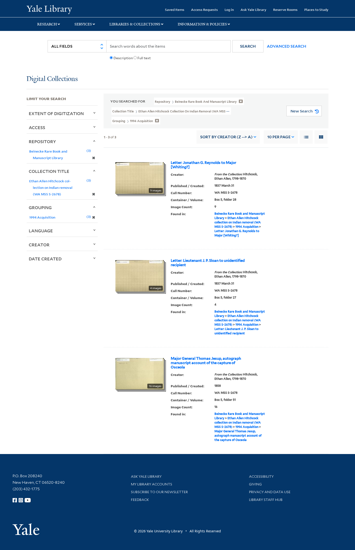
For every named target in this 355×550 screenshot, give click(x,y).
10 (279, 137)
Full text (144, 58)
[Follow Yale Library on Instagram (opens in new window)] (21, 500)
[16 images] (139, 373)
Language (41, 231)
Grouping (40, 207)
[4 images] (139, 275)
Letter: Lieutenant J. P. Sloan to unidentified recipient (208, 262)
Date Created (45, 259)
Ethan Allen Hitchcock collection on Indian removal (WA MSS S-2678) (237, 222)
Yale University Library (49, 9)
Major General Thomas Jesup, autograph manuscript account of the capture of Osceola (206, 362)
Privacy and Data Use (270, 492)
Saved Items (174, 9)
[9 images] (139, 177)
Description (123, 58)
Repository (42, 141)
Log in (229, 9)
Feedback (140, 500)
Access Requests (204, 9)
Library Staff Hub (266, 500)
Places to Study (316, 9)
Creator (39, 245)
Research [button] (47, 24)
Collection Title (49, 171)
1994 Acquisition (246, 226)
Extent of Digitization (56, 113)
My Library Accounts (151, 484)
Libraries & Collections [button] (134, 24)
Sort (226, 137)
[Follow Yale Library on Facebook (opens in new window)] (15, 500)
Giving (255, 484)
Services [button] (83, 24)
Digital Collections (52, 79)
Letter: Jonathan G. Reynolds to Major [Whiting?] (203, 165)
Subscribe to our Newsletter (159, 492)
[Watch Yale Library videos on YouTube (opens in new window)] (28, 500)
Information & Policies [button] (202, 24)
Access (37, 127)
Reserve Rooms (285, 9)
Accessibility (261, 476)
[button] (247, 46)
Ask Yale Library (253, 9)
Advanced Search (286, 46)
